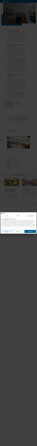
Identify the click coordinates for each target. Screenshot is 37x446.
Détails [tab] (18, 215)
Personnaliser (18, 231)
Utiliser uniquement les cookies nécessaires (7, 231)
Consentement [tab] (6, 215)
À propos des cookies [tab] (30, 215)
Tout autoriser (30, 231)
